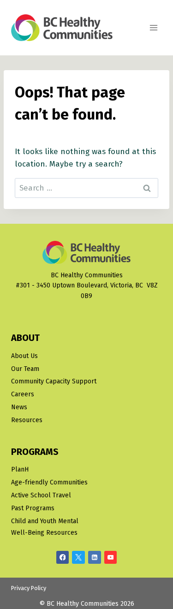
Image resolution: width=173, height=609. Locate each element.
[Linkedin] (94, 557)
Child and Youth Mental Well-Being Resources (44, 527)
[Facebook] (62, 557)
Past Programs (32, 508)
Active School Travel (41, 495)
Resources (26, 420)
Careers (22, 394)
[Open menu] (153, 27)
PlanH (20, 469)
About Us (24, 356)
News (19, 407)
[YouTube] (110, 557)
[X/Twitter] (78, 557)
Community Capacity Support (53, 381)
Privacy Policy (28, 588)
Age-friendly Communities (49, 482)
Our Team (25, 369)
